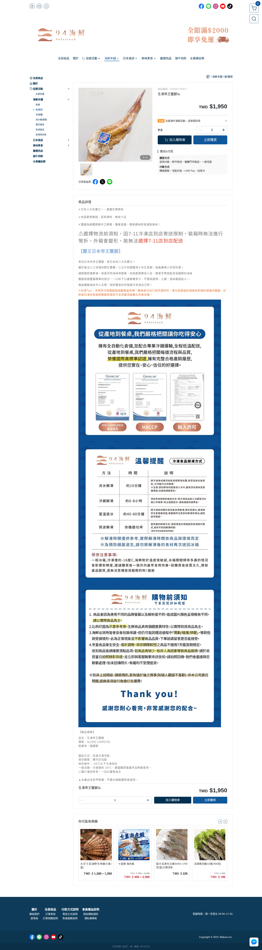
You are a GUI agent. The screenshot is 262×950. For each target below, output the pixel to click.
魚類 (38, 105)
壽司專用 (40, 124)
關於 (34, 909)
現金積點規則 (90, 914)
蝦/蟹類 (39, 110)
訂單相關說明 (50, 918)
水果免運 (40, 94)
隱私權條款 (90, 918)
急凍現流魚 (41, 134)
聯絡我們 (34, 914)
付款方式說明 (70, 909)
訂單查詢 (50, 914)
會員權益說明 (90, 909)
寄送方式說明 (70, 914)
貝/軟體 (39, 115)
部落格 (34, 918)
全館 (161, 120)
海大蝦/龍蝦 (41, 120)
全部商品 (50, 909)
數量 (160, 129)
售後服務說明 (70, 918)
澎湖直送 (40, 129)
